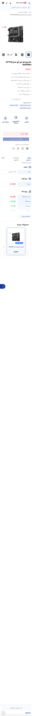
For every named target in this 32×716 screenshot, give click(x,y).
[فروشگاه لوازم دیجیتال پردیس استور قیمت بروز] (21, 3)
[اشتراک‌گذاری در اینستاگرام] (18, 148)
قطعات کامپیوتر (22, 12)
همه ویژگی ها (16, 99)
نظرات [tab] (3, 158)
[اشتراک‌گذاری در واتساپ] (22, 148)
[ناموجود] (3, 713)
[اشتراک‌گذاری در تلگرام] (27, 148)
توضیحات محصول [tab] (16, 159)
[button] (16, 34)
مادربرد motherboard (25, 108)
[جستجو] (29, 7)
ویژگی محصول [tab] (28, 159)
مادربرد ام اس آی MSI (25, 105)
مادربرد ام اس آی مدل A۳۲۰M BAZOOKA (16, 247)
